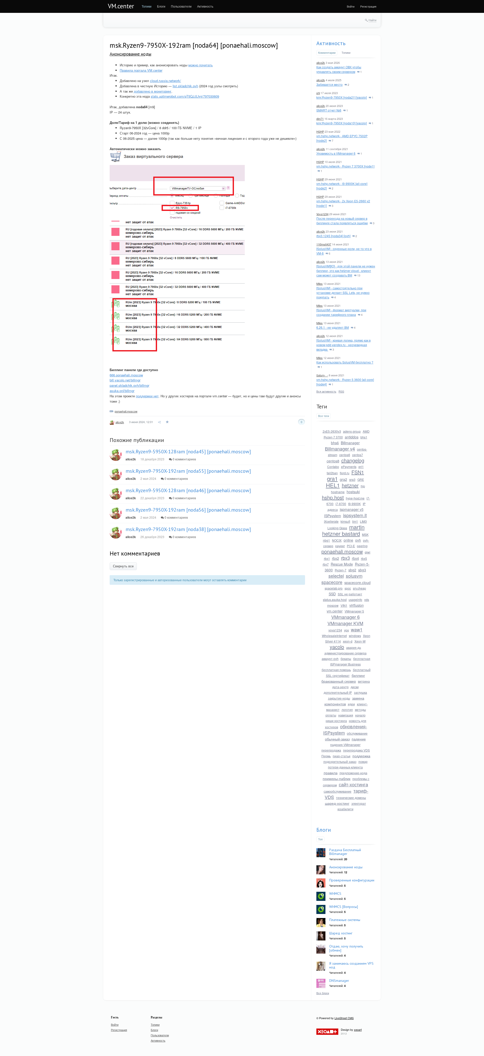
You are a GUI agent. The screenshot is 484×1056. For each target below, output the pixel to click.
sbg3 (362, 569)
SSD (332, 593)
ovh (358, 540)
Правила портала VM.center (141, 70)
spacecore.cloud (357, 582)
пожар (363, 761)
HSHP (320, 131)
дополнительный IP (338, 692)
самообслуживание (337, 791)
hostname (338, 492)
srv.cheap (359, 588)
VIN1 (344, 605)
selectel (336, 575)
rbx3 (345, 557)
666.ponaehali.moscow (126, 375)
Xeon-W (360, 641)
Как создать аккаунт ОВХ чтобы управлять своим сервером (338, 69)
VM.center (121, 6)
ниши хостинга (336, 720)
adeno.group (352, 431)
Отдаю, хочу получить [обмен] (346, 948)
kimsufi (345, 521)
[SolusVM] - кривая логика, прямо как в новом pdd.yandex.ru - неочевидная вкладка (343, 344)
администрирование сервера (345, 653)
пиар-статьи (341, 756)
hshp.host (333, 497)
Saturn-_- (322, 375)
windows (355, 635)
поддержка (361, 755)
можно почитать (200, 65)
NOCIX (337, 540)
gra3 (352, 479)
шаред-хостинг (337, 803)
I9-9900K (354, 504)
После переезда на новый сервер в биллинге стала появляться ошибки (342, 220)
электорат (358, 803)
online (348, 540)
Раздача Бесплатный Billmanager (345, 852)
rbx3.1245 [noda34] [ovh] (333, 236)
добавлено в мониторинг (152, 91)
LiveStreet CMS (344, 1018)
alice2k (119, 422)
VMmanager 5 (354, 611)
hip (363, 486)
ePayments (348, 466)
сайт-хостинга (353, 784)
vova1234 (335, 630)
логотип (347, 709)
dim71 (320, 119)
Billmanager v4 (340, 448)
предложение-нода (353, 773)
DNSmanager (339, 980)
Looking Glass (337, 528)
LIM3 (363, 521)
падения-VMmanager (345, 744)
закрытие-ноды (339, 698)
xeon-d (347, 641)
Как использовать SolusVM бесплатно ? (344, 362)
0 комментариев (184, 459)
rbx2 (335, 558)
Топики (346, 52)
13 (358, 275)
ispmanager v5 (352, 509)
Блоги (323, 829)
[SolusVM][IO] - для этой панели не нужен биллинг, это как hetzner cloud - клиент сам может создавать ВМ (345, 270)
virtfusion (356, 605)
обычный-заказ (337, 738)
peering (362, 546)
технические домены (351, 797)
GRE (360, 479)
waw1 (356, 629)
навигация (345, 715)
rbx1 (327, 558)
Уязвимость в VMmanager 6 (335, 153)
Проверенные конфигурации (351, 880)
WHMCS (335, 893)
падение (359, 738)
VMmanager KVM (345, 623)
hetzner (350, 485)
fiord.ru (344, 473)
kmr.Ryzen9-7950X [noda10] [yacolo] (341, 123)
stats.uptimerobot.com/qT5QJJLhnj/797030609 (185, 96)
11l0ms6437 (323, 244)
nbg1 (326, 540)
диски (355, 687)
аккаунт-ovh (330, 658)
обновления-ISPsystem (345, 729)
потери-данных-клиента (345, 767)
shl (318, 93)
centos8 (333, 460)
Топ (320, 839)
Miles (319, 284)
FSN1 (357, 472)
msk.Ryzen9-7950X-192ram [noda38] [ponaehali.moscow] (188, 529)
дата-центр (340, 687)
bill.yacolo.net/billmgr (125, 380)
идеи (351, 704)
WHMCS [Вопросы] (343, 906)
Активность (330, 43)
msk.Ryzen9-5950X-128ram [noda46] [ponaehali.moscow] (188, 490)
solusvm (354, 575)
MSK (365, 534)
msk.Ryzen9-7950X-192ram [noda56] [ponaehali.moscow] (188, 510)
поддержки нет (147, 396)
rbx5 (364, 558)
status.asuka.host (335, 599)
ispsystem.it (355, 515)
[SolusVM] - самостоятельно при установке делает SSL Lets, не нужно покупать (343, 292)
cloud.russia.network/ (165, 80)
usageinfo (355, 599)
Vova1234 (322, 214)
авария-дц (353, 647)
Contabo (333, 466)
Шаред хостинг (340, 933)
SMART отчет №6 (328, 110)
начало (360, 715)
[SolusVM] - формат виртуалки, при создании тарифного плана (341, 312)
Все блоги (322, 993)
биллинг (358, 675)
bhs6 (335, 442)
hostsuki (353, 491)
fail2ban (332, 473)
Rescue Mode (342, 564)
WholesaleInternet (334, 635)
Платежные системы (344, 920)
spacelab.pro (334, 588)
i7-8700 (341, 504)
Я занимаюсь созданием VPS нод (351, 965)
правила (331, 772)
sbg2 (352, 569)
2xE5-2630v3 (332, 431)
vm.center (335, 611)
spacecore (331, 582)
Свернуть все (123, 566)
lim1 (355, 521)
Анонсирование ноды (130, 54)
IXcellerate (331, 521)
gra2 (343, 479)
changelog (352, 460)
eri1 (361, 466)
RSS (341, 391)
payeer (340, 546)
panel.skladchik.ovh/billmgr (129, 385)
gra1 (332, 478)
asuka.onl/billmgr (122, 390)
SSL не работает (350, 594)
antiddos (351, 436)
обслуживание (357, 733)
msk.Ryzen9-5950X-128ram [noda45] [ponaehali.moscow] (188, 451)
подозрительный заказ (339, 761)
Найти (372, 20)
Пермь (326, 756)
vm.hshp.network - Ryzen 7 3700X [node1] (345, 166)
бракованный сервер (338, 681)
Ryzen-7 (340, 570)
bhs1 (363, 437)
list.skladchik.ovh (185, 86)
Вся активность (326, 391)
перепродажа (331, 750)
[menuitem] (147, 6)
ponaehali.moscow (126, 411)
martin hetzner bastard (343, 530)
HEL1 (333, 485)
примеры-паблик (336, 778)
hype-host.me (355, 498)
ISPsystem (332, 515)
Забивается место (329, 84)
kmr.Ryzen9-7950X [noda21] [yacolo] (341, 97)
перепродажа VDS (356, 750)
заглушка (360, 692)
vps (346, 630)
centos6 (344, 455)
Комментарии (327, 52)
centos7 (357, 455)
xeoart (358, 1029)
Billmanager (350, 442)
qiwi (367, 552)
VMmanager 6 (345, 617)
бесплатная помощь (336, 670)
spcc (348, 588)
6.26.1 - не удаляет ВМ (332, 327)
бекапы (346, 658)
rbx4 (355, 558)
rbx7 (326, 564)
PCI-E (351, 546)
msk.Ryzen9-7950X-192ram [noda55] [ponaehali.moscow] (188, 471)
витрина (364, 681)
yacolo (337, 646)
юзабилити (345, 809)
